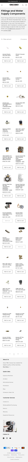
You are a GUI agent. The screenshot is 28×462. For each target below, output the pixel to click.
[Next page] (22, 353)
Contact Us (6, 401)
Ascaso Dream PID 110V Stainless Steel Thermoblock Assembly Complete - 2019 (20, 158)
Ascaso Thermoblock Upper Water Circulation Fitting (7, 239)
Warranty (5, 411)
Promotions (6, 385)
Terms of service (10, 457)
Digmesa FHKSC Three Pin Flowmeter (7, 130)
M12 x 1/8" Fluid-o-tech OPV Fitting (7, 264)
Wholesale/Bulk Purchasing (10, 405)
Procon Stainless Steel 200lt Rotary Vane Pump (7, 214)
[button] (2, 5)
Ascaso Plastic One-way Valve (7, 55)
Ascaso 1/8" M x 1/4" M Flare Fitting (20, 338)
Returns (5, 408)
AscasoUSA (13, 453)
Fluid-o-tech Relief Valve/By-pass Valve (20, 265)
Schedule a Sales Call (8, 392)
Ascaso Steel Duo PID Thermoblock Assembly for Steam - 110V (20, 186)
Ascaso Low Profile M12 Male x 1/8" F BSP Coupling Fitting (7, 104)
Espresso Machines (8, 375)
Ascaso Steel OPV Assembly (20, 103)
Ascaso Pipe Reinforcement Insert (6, 79)
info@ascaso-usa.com (14, 28)
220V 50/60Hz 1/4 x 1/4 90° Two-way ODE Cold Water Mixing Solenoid (7, 157)
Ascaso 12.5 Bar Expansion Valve (7, 338)
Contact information (15, 459)
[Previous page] (6, 353)
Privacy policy (21, 454)
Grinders (5, 379)
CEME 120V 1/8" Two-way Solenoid (20, 289)
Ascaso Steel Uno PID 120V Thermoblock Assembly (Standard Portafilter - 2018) (7, 187)
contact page (7, 30)
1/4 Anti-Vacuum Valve (20, 55)
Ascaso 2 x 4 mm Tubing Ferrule (20, 314)
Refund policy (14, 454)
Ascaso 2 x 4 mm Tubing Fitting (7, 314)
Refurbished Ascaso (8, 382)
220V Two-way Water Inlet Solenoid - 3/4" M (7, 290)
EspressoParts (6, 454)
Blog (4, 389)
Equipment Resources (8, 415)
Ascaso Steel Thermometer (19, 213)
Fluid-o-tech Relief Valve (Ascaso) (19, 239)
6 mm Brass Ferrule (19, 78)
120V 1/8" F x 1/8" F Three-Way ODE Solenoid (20, 130)
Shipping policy (19, 457)
